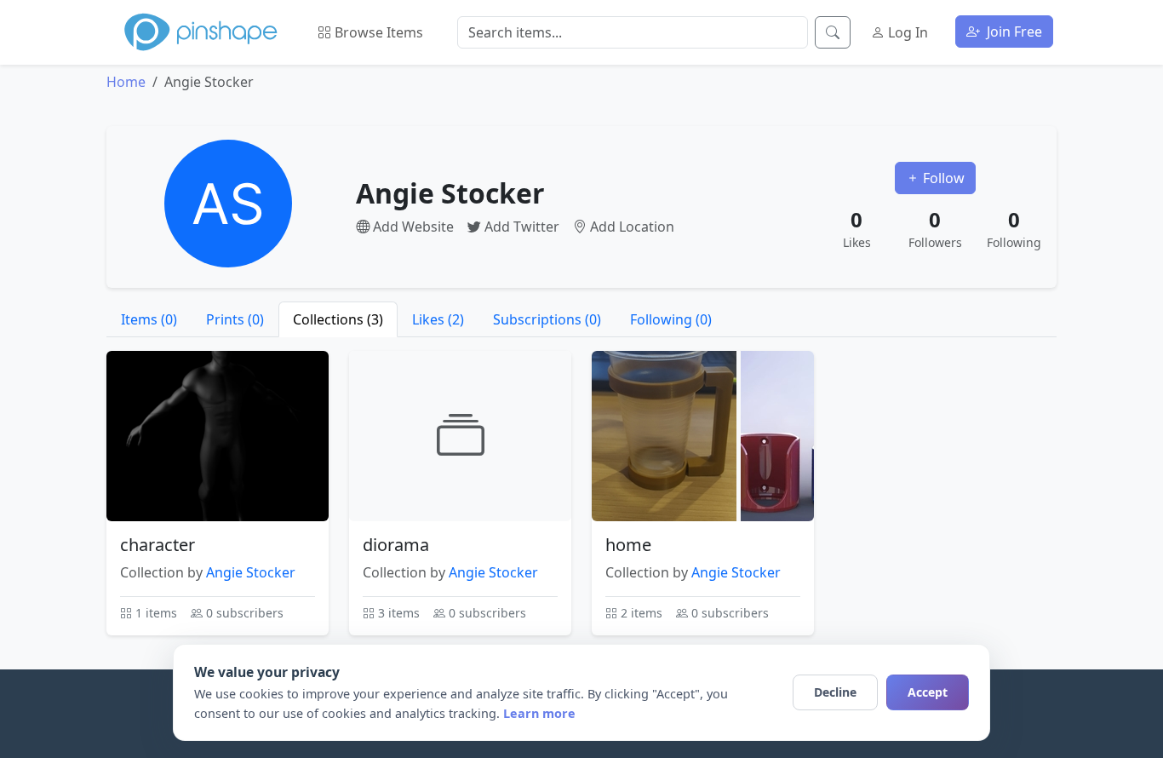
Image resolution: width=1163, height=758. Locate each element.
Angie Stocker (250, 572)
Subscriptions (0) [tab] (547, 319)
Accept (928, 692)
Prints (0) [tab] (235, 319)
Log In (906, 32)
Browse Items (377, 32)
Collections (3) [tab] (338, 319)
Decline (835, 692)
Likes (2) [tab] (438, 319)
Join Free (1012, 31)
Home (126, 81)
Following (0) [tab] (671, 319)
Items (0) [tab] (149, 319)
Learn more (539, 713)
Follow (942, 178)
